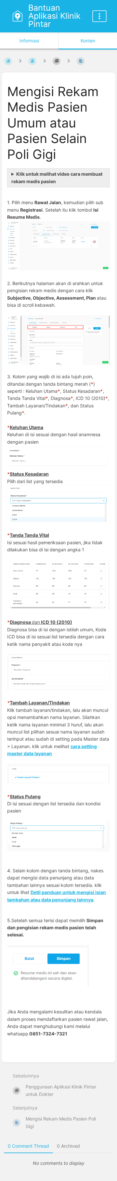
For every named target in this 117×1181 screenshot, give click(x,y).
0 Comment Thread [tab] (28, 1146)
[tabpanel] (58, 1163)
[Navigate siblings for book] (20, 61)
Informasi (29, 40)
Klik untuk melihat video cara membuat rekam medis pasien (56, 177)
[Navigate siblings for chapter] (44, 61)
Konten (88, 40)
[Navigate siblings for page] (68, 61)
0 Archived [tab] (68, 1146)
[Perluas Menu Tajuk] (99, 16)
